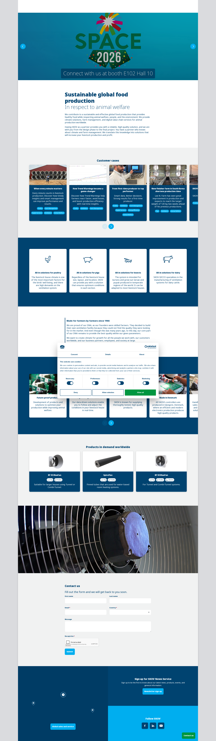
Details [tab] (108, 354)
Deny (76, 392)
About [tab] (141, 354)
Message (68, 619)
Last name (113, 596)
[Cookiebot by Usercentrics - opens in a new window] (146, 347)
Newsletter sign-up (153, 691)
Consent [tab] (74, 354)
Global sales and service (63, 726)
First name (69, 596)
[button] (92, 710)
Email (67, 608)
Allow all (140, 392)
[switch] (95, 383)
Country (113, 608)
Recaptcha (70, 636)
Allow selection (108, 392)
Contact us (189, 735)
